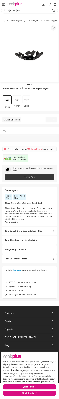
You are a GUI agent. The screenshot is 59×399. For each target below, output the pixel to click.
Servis (8, 321)
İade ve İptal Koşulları (16, 258)
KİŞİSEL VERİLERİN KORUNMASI (20, 337)
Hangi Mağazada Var (16, 249)
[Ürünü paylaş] (54, 119)
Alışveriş (9, 329)
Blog (7, 345)
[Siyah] (7, 99)
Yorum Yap (29, 177)
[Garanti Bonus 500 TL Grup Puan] (15, 158)
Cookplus (9, 313)
